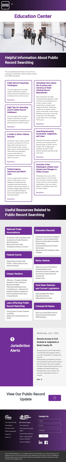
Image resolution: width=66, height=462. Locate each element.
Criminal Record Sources (26, 434)
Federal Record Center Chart (16, 261)
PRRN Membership (10, 431)
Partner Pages (26, 422)
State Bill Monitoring (42, 296)
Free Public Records (10, 422)
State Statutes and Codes (44, 298)
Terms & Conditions (24, 442)
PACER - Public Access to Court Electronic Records (17, 264)
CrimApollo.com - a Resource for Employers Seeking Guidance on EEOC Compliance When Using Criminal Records (17, 292)
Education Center (9, 428)
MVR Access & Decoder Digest (26, 430)
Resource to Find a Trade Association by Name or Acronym (17, 245)
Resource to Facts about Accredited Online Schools (47, 242)
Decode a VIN (40, 278)
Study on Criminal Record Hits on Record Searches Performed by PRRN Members (46, 315)
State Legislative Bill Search (45, 294)
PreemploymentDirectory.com (16, 287)
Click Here (54, 398)
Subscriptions (8, 425)
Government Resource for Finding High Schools (47, 247)
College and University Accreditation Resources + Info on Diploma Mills (47, 238)
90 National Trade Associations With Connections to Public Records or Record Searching (18, 240)
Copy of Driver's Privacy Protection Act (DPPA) (18, 312)
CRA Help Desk (23, 425)
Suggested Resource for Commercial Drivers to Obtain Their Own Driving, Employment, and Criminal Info (47, 272)
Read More (11, 100)
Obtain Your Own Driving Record (46, 267)
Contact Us (8, 434)
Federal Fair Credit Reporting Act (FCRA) (17, 317)
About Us (7, 437)
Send (43, 436)
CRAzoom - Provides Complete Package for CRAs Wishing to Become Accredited (17, 282)
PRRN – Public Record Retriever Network (25, 438)
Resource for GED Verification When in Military (47, 251)
